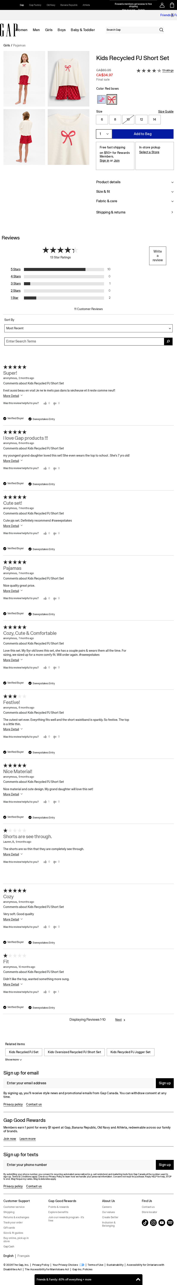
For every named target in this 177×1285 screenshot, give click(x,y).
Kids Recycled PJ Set (23, 1052)
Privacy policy (13, 1104)
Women (22, 30)
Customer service (14, 1207)
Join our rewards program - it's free (66, 1219)
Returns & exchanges (16, 1217)
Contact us (34, 1104)
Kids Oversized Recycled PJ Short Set (74, 1052)
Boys (62, 30)
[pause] (172, 15)
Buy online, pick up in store (16, 1240)
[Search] (161, 29)
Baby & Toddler (83, 30)
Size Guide (166, 111)
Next (118, 1019)
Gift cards (9, 1227)
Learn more (28, 1138)
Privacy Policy (40, 1264)
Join (117, 160)
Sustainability (115, 1264)
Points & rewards (58, 1207)
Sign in (104, 160)
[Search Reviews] (168, 342)
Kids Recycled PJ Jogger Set (131, 1052)
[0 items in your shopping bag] (172, 5)
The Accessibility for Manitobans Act (47, 1269)
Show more (12, 1059)
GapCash (8, 1246)
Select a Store (149, 152)
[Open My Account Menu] (162, 5)
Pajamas (19, 45)
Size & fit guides (13, 1232)
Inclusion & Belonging (109, 1224)
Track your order (13, 1222)
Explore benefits (58, 1212)
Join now (9, 1138)
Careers (107, 1207)
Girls (49, 30)
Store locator (149, 1212)
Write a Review (158, 255)
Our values (108, 1212)
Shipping (8, 1212)
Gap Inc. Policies (82, 1269)
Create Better (110, 1217)
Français (23, 1256)
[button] (46, 137)
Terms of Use (95, 1264)
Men (36, 30)
